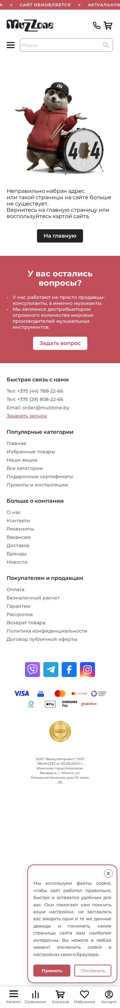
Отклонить (93, 970)
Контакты (18, 521)
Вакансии (19, 537)
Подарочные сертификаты (40, 476)
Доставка (18, 545)
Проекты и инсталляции (37, 485)
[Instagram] (87, 669)
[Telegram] (50, 669)
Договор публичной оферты (42, 639)
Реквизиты (20, 529)
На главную (60, 236)
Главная (16, 443)
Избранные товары (31, 452)
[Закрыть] (108, 873)
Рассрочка (20, 614)
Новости (17, 562)
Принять (52, 970)
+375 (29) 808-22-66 (40, 399)
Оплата (15, 589)
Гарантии (18, 606)
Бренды (16, 554)
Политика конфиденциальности (47, 631)
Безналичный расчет (33, 598)
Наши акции (22, 460)
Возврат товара (26, 623)
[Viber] (32, 669)
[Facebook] (69, 669)
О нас (14, 512)
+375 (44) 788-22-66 (40, 391)
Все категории (25, 468)
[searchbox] (66, 45)
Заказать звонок (27, 416)
